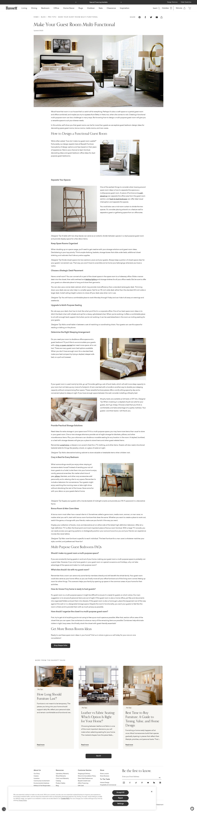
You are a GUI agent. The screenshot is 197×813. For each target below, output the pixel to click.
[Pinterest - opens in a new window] (142, 782)
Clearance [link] (111, 8)
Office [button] (56, 8)
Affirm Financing (83, 783)
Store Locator (104, 773)
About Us (37, 770)
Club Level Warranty (62, 778)
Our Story (37, 773)
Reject (120, 798)
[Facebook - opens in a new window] (130, 782)
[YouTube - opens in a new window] (148, 782)
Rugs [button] (80, 8)
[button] (76, 1)
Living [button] (24, 8)
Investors (36, 778)
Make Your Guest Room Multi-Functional (78, 17)
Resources (60, 770)
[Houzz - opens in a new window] (154, 782)
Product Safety (60, 783)
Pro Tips (52, 17)
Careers (36, 776)
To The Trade (105, 779)
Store (102, 770)
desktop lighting (91, 279)
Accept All (120, 792)
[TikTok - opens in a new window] (136, 782)
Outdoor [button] (91, 8)
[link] (172, 2)
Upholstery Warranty (62, 773)
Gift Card (81, 785)
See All (98, 756)
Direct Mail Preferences (85, 778)
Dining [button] (34, 8)
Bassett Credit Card (84, 781)
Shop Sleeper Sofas (60, 645)
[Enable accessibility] (4, 809)
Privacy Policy (23, 800)
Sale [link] (101, 8)
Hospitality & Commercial (108, 785)
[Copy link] (161, 17)
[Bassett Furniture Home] (11, 8)
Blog (43, 17)
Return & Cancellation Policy (87, 776)
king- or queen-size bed (64, 345)
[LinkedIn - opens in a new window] (160, 782)
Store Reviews (104, 776)
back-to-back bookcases (118, 199)
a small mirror (64, 445)
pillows (57, 476)
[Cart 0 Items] (190, 8)
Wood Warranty (61, 776)
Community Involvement (42, 781)
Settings (120, 803)
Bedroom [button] (45, 8)
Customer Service (84, 770)
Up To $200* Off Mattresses (98, 2)
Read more (40, 745)
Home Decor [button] (68, 8)
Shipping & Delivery (84, 773)
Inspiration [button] (124, 8)
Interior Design (104, 782)
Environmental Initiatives (41, 783)
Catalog (58, 781)
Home (36, 17)
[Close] (151, 791)
